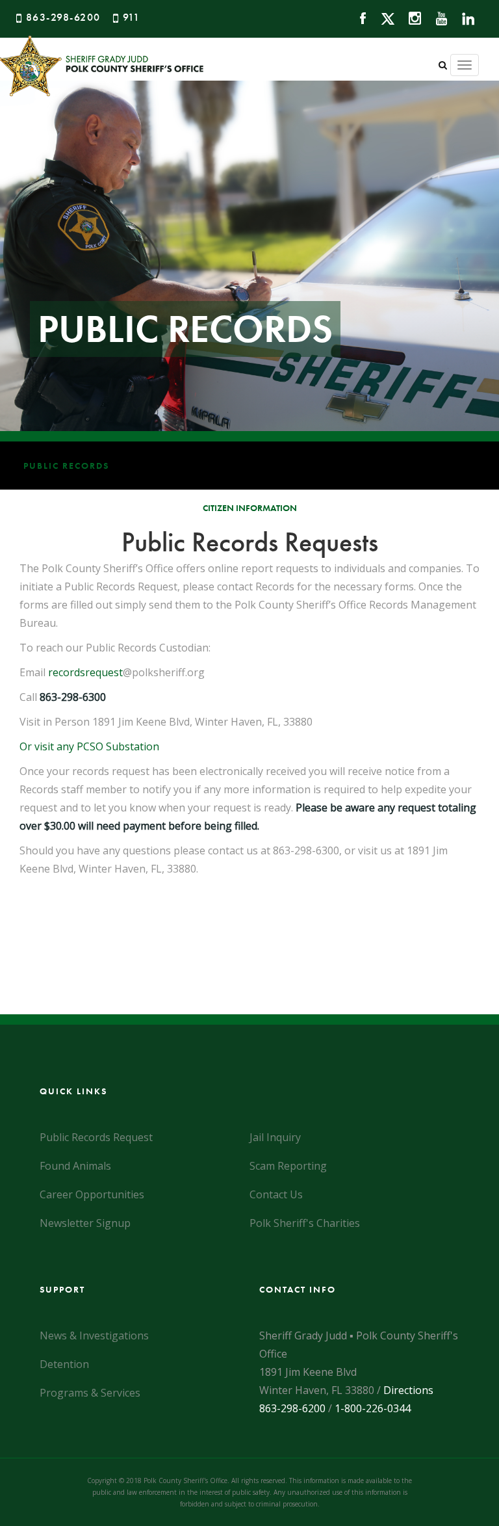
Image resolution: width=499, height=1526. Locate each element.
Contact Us (276, 1194)
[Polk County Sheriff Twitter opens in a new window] (381, 17)
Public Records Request (96, 1137)
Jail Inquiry (275, 1137)
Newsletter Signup (85, 1223)
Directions (408, 1390)
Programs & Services (90, 1393)
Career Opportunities (92, 1194)
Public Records (66, 465)
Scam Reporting (288, 1166)
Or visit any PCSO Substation (89, 746)
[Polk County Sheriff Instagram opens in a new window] (409, 17)
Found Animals (75, 1166)
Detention (64, 1364)
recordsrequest (85, 672)
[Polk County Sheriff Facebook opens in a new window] (357, 17)
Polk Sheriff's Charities (305, 1223)
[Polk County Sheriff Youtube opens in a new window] (435, 17)
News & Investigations (94, 1335)
